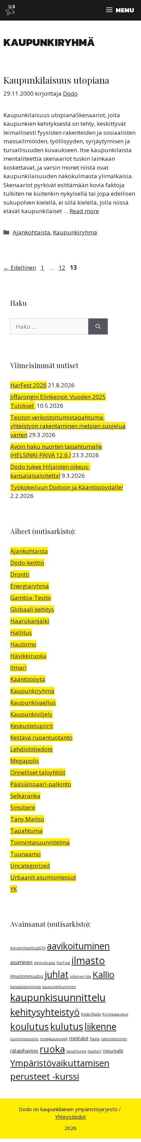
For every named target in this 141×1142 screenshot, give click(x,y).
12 (62, 267)
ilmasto (88, 960)
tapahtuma (76, 1051)
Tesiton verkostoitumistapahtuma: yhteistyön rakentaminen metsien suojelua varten (68, 426)
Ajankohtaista (31, 232)
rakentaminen (114, 1038)
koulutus (29, 1026)
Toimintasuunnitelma (40, 842)
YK (13, 889)
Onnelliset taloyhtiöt (37, 772)
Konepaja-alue (115, 1014)
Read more (84, 211)
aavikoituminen (78, 946)
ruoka (52, 1049)
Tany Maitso (27, 819)
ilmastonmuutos (26, 976)
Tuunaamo (25, 854)
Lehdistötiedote (31, 749)
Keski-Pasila (91, 1014)
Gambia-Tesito (30, 598)
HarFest (63, 962)
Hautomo (23, 644)
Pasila (95, 1038)
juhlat (56, 974)
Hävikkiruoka (28, 656)
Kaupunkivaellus (33, 702)
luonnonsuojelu (24, 1038)
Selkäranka (25, 796)
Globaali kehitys (32, 609)
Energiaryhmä (29, 586)
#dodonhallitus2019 (28, 948)
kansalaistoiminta (25, 986)
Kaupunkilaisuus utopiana (56, 80)
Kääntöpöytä (27, 679)
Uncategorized (30, 866)
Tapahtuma (26, 831)
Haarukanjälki (29, 621)
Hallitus (21, 632)
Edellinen (19, 267)
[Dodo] (10, 10)
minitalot (79, 1038)
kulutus (66, 1026)
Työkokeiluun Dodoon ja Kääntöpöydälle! (66, 487)
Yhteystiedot (70, 1116)
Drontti (19, 574)
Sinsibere (22, 807)
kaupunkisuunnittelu (58, 997)
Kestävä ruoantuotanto (41, 737)
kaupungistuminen (59, 986)
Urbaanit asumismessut (43, 877)
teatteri (94, 1051)
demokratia (44, 962)
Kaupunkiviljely (31, 714)
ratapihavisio (24, 1050)
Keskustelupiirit (31, 726)
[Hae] (98, 326)
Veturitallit (113, 1051)
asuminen (21, 962)
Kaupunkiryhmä (75, 232)
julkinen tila (80, 976)
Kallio (103, 974)
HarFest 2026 (28, 385)
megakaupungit (54, 1038)
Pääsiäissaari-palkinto (40, 784)
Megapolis (24, 761)
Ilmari (18, 667)
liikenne (100, 1026)
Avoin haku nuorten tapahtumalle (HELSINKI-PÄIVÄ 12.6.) (56, 450)
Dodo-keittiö (27, 563)
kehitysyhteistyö (45, 1012)
